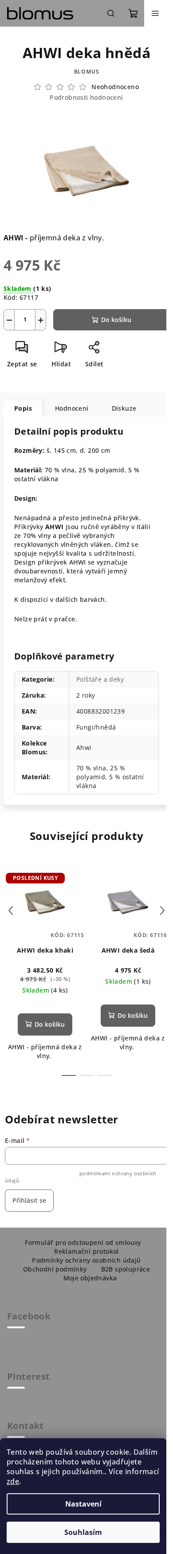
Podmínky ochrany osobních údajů (86, 1260)
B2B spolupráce (125, 1269)
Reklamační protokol (86, 1251)
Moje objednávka (90, 1278)
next (162, 910)
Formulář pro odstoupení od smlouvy (83, 1242)
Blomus (86, 71)
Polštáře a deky (100, 679)
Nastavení (83, 1504)
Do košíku (116, 319)
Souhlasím (83, 1532)
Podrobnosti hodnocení (86, 97)
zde (13, 1481)
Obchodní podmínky (55, 1269)
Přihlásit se (29, 1200)
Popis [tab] (23, 408)
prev (11, 910)
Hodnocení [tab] (72, 408)
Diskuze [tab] (124, 408)
